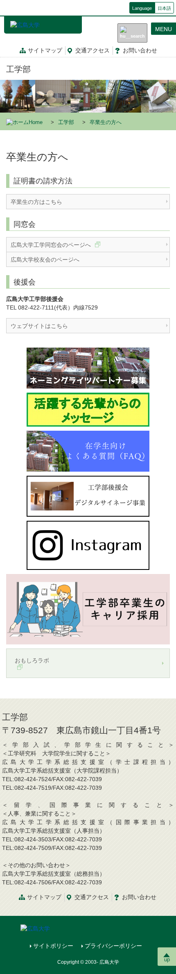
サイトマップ (45, 50)
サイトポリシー (53, 945)
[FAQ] (88, 450)
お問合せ (140, 50)
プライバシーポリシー (113, 945)
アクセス (92, 50)
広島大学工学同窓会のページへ (52, 245)
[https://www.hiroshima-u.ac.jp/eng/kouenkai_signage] (88, 496)
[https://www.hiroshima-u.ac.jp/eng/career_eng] (88, 609)
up (167, 959)
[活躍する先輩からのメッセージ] (88, 409)
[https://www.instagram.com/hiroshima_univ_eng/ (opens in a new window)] (88, 545)
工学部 (18, 69)
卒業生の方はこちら (36, 202)
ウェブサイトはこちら (39, 326)
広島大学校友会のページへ (45, 259)
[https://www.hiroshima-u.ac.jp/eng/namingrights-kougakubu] (88, 367)
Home (36, 122)
